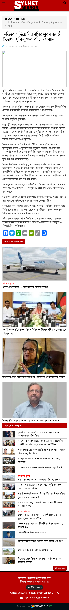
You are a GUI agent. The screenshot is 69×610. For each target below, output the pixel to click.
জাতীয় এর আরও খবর (13, 241)
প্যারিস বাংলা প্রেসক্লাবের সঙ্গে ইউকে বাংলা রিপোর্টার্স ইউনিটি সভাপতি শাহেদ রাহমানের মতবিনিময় (40, 442)
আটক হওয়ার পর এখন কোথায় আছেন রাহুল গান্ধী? (40, 467)
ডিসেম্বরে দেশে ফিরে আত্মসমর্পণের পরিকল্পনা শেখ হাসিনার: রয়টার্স (33, 377)
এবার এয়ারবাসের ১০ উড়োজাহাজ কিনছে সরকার (39, 478)
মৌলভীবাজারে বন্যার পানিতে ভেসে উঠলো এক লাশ (40, 541)
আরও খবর (61, 568)
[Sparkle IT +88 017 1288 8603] (41, 606)
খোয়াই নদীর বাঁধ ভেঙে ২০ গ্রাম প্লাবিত (35, 550)
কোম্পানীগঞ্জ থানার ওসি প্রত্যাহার (32, 532)
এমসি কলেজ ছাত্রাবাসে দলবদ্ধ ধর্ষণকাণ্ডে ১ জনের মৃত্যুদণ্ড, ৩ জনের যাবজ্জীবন (39, 515)
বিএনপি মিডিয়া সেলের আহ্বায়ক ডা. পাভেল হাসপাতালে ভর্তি (30, 420)
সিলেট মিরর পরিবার (35, 587)
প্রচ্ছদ (10, 19)
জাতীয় (22, 19)
